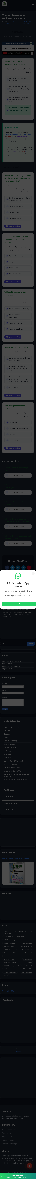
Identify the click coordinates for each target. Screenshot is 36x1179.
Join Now (19, 604)
